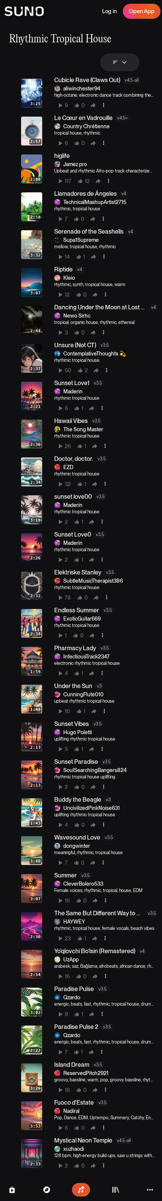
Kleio (69, 278)
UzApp (71, 960)
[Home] (47, 1190)
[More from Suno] (150, 1190)
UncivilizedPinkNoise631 (91, 808)
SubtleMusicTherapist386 (93, 581)
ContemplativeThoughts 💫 (94, 354)
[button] (88, 93)
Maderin (73, 391)
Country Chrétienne (86, 126)
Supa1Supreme (81, 240)
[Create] (81, 1190)
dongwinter (76, 846)
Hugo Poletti (77, 732)
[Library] (116, 1190)
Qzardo (71, 997)
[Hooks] (12, 1190)
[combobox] (119, 62)
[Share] (93, 105)
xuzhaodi (73, 1149)
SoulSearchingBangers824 (95, 770)
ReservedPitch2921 (86, 1073)
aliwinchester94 (81, 88)
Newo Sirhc (76, 316)
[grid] (85, 623)
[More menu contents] (103, 105)
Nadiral (71, 1111)
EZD (68, 467)
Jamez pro (75, 164)
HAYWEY (74, 922)
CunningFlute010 (83, 694)
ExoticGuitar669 (82, 619)
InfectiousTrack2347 (86, 657)
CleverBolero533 (83, 884)
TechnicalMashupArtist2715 (94, 202)
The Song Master (83, 429)
